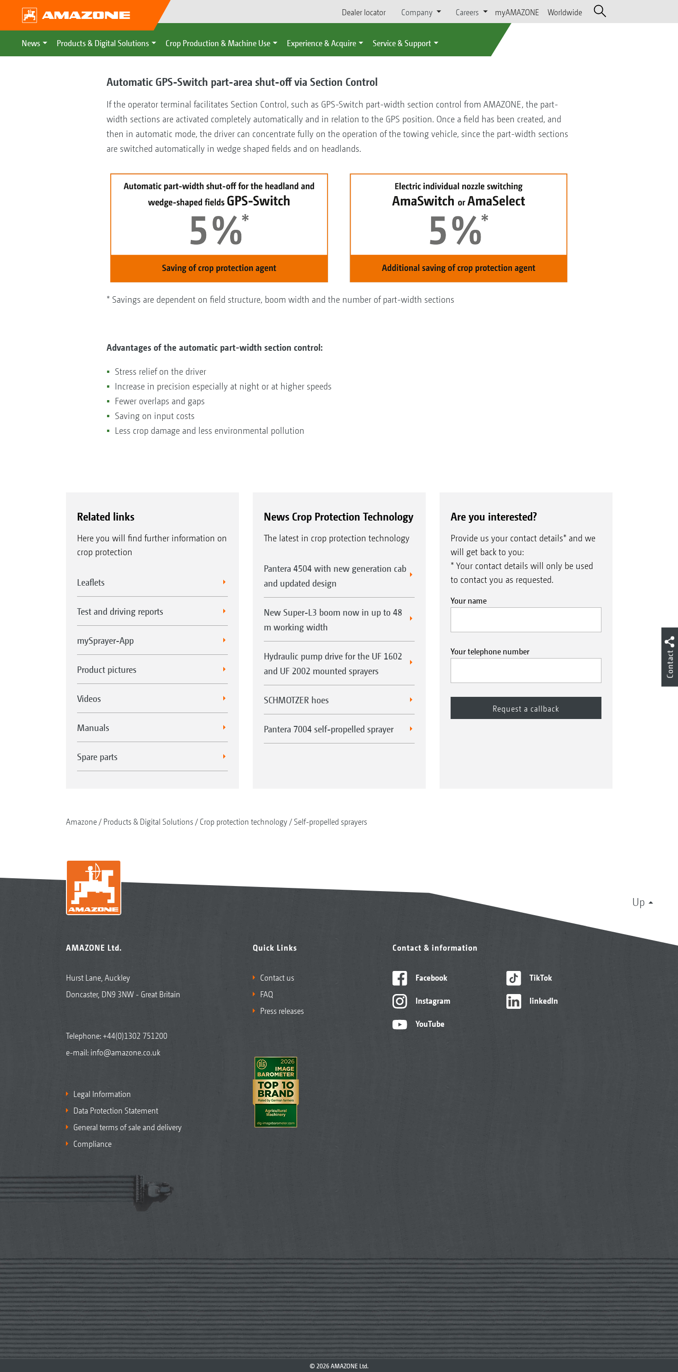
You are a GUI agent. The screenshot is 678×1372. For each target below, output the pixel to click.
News (31, 42)
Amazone (81, 821)
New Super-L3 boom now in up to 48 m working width (333, 619)
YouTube (429, 1023)
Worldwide (564, 11)
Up (638, 901)
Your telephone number (490, 651)
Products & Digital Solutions (103, 42)
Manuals (93, 727)
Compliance (92, 1143)
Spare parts (97, 756)
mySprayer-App (105, 640)
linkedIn (543, 1000)
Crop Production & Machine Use (218, 42)
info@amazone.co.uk (125, 1052)
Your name (469, 600)
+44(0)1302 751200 (135, 1035)
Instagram (432, 1000)
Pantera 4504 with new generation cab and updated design (335, 575)
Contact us (277, 977)
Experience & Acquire (321, 42)
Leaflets (91, 582)
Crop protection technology (243, 821)
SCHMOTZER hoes (296, 699)
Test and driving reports (120, 611)
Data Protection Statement (115, 1110)
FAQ (266, 993)
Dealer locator (364, 11)
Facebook (430, 977)
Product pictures (107, 669)
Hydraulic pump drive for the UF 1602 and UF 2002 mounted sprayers (333, 663)
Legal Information (102, 1093)
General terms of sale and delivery (127, 1126)
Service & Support (402, 42)
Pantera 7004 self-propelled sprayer (328, 728)
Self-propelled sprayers (330, 821)
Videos (89, 698)
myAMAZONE (517, 11)
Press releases (282, 1010)
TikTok (540, 977)
